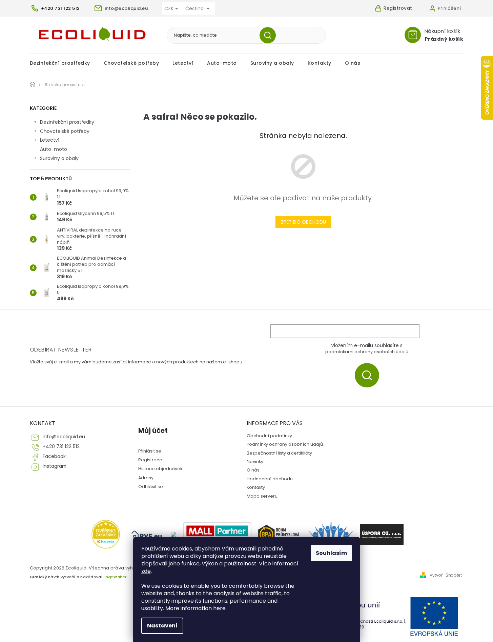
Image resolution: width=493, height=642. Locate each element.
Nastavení (162, 625)
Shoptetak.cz (115, 577)
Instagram (54, 466)
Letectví (49, 140)
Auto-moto (53, 149)
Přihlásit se (369, 375)
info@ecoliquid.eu (64, 437)
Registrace (150, 460)
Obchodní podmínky (269, 436)
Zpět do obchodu (303, 222)
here (219, 608)
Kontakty (256, 487)
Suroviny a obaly (59, 158)
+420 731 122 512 (61, 446)
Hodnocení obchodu (270, 479)
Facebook (54, 456)
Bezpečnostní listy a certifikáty (279, 453)
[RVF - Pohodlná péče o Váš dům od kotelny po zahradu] (147, 534)
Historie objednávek (160, 469)
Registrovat (398, 8)
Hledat (270, 35)
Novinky (255, 461)
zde (146, 571)
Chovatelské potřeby (64, 131)
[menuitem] (63, 63)
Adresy (145, 478)
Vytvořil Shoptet (446, 575)
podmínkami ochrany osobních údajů (366, 352)
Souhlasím (331, 553)
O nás (253, 470)
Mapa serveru (262, 496)
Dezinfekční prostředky (67, 122)
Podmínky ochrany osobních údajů (285, 444)
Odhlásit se (150, 486)
